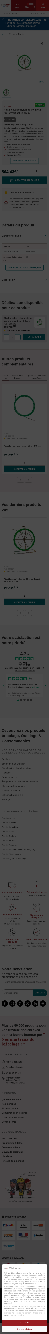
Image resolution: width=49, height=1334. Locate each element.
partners (17, 1273)
